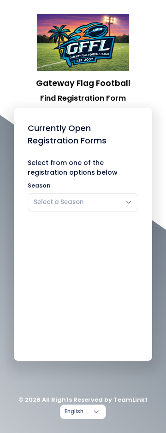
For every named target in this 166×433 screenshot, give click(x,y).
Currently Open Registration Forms (67, 134)
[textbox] (58, 202)
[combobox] (83, 202)
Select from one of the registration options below (73, 167)
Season (39, 185)
